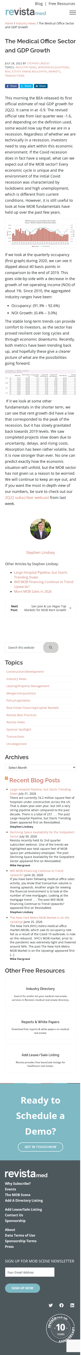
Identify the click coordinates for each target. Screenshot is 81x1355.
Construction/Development (25, 672)
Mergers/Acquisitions (53, 67)
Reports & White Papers (40, 1022)
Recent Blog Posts (34, 780)
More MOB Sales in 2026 (33, 591)
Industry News (26, 67)
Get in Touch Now (40, 1147)
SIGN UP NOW (22, 1288)
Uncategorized (16, 744)
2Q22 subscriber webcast (27, 497)
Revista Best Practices (21, 715)
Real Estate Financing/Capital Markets (33, 71)
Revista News (15, 722)
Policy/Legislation (18, 700)
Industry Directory (40, 989)
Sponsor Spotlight (18, 729)
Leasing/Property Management (27, 686)
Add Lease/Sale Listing (40, 1055)
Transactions (15, 75)
